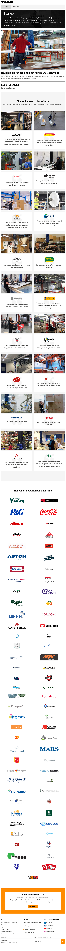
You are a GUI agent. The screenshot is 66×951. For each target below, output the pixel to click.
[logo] (7, 2)
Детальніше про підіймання (9, 933)
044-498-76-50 (29, 932)
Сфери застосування (7, 927)
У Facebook (50, 925)
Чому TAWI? (5, 929)
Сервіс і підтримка (6, 931)
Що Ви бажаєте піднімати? (9, 922)
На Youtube (49, 928)
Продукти (4, 924)
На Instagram (50, 931)
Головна (6, 6)
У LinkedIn (49, 923)
